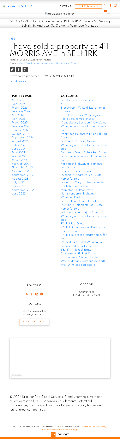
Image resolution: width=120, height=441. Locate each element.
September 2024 (23, 137)
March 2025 (20, 122)
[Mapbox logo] (17, 375)
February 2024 (21, 164)
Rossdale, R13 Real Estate (76, 246)
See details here (20, 81)
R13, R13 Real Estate (72, 223)
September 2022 (23, 190)
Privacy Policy (99, 427)
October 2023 (21, 171)
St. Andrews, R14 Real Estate (78, 253)
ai (62, 104)
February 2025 (21, 126)
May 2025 (18, 115)
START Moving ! (88, 6)
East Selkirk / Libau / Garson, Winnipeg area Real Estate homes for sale (84, 145)
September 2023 (23, 175)
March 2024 (20, 160)
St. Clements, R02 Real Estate (79, 257)
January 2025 (21, 130)
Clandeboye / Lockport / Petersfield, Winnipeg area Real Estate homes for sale (84, 126)
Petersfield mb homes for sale (79, 201)
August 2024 (20, 141)
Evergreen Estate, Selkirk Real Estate (84, 152)
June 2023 (19, 186)
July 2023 (18, 182)
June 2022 (19, 193)
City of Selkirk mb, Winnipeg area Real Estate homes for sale (48, 64)
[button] (105, 5)
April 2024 (18, 156)
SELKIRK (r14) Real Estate (76, 250)
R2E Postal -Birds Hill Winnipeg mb (82, 242)
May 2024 (18, 152)
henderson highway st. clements (81, 164)
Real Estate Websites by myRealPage (60, 430)
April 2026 (18, 104)
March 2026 (20, 108)
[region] (60, 358)
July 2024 (18, 145)
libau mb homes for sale (76, 171)
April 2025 (19, 119)
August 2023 (20, 179)
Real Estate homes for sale (77, 100)
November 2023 (22, 167)
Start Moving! (34, 322)
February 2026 (21, 111)
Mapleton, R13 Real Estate (77, 190)
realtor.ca (86, 427)
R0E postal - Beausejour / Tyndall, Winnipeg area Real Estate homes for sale (84, 216)
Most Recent (19, 100)
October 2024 (21, 134)
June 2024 (19, 149)
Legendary (68, 167)
